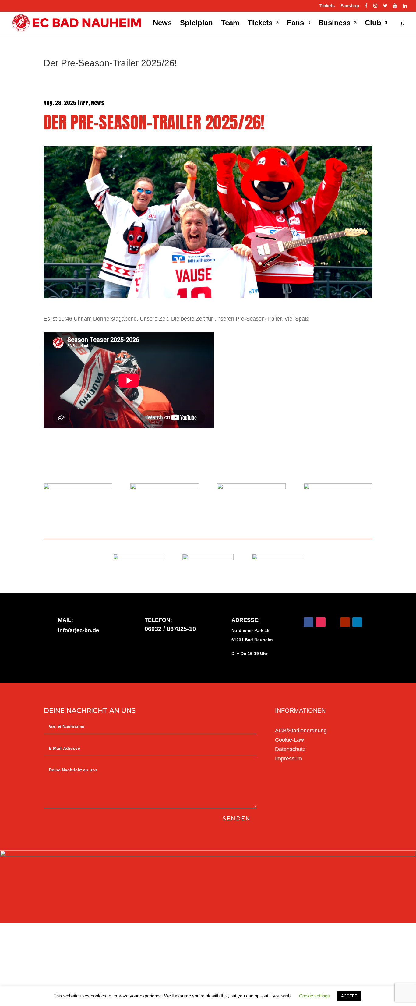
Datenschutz (290, 749)
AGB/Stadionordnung (301, 731)
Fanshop (349, 5)
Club (373, 24)
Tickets (327, 5)
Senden (237, 818)
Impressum (288, 759)
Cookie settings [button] (314, 995)
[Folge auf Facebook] (308, 622)
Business (334, 24)
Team (230, 24)
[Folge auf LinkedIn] (357, 622)
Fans (295, 24)
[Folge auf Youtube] (345, 622)
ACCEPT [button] (349, 996)
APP (84, 103)
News (162, 24)
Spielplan (196, 24)
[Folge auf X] (333, 622)
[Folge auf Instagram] (321, 622)
